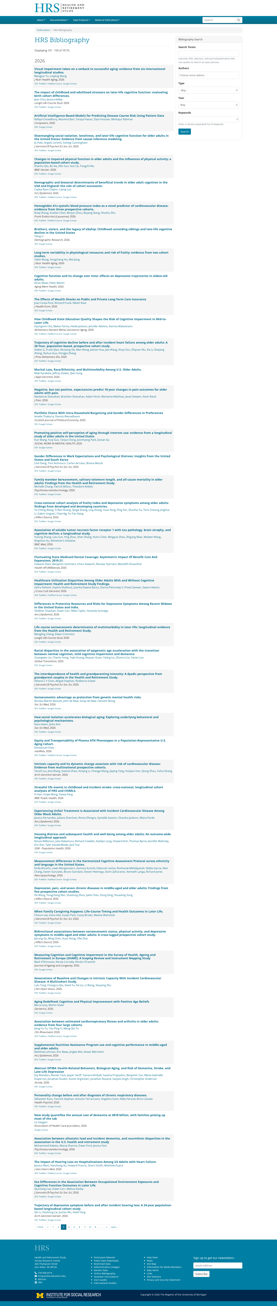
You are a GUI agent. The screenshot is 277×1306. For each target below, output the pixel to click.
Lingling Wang (58, 76)
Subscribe (201, 1274)
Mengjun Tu (41, 76)
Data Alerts (153, 1270)
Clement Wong (106, 701)
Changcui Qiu (55, 985)
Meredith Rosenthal (130, 564)
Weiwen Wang (152, 537)
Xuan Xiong (69, 938)
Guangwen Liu (42, 657)
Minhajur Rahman (122, 119)
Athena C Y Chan (44, 681)
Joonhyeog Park (86, 440)
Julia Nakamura (64, 841)
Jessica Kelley (55, 99)
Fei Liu (80, 985)
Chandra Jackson (128, 817)
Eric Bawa (62, 1052)
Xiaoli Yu (70, 985)
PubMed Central (55, 83)
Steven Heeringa (94, 871)
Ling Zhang (95, 510)
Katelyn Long (104, 841)
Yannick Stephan (64, 1099)
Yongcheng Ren (55, 895)
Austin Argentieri (79, 1079)
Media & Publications (106, 19)
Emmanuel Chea (44, 747)
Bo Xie (53, 166)
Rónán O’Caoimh (85, 962)
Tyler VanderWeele (56, 845)
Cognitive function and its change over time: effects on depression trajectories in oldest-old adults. (100, 277)
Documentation (58, 19)
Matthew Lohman (44, 1052)
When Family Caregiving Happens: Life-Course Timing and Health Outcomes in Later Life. (98, 911)
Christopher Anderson (143, 1079)
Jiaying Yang (117, 771)
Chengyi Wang (99, 771)
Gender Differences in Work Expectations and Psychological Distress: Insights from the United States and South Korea (102, 458)
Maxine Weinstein (104, 915)
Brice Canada (145, 1099)
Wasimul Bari (66, 119)
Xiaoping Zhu (103, 985)
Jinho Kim (55, 724)
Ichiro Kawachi (86, 564)
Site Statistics (154, 1276)
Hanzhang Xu (58, 1165)
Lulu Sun (57, 537)
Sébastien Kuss (43, 1099)
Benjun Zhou (74, 213)
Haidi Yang (79, 1212)
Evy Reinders (42, 1075)
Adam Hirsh (93, 396)
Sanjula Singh (120, 1079)
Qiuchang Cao (42, 1189)
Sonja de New (88, 701)
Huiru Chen (100, 537)
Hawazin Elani (42, 564)
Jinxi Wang (54, 771)
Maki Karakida (42, 373)
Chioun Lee (41, 915)
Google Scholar (70, 83)
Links (149, 1273)
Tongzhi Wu (87, 166)
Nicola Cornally (65, 962)
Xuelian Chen (58, 213)
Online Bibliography (104, 1273)
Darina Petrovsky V (111, 587)
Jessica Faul (100, 1145)
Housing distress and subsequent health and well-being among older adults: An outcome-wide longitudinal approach (102, 836)
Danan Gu (103, 440)
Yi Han (38, 794)
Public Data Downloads (106, 1260)
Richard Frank (63, 303)
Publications (43, 30)
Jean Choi (40, 99)
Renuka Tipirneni (106, 564)
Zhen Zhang (84, 537)
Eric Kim (39, 845)
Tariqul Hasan (84, 119)
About (40, 19)
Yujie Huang (77, 657)
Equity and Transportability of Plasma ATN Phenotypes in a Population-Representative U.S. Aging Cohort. (100, 742)
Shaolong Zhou (76, 895)
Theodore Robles (82, 486)
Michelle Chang (43, 486)
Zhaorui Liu (123, 657)
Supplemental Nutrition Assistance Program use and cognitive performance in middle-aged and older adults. (100, 1046)
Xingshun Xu (41, 540)
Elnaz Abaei (41, 283)
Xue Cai (74, 166)
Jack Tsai (74, 845)
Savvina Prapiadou (114, 1075)
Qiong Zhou (149, 771)
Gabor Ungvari (46, 513)
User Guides (100, 1279)
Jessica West (41, 1165)
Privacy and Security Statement (163, 1279)
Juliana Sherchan (67, 817)
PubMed (42, 83)
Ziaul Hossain (102, 119)
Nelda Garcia (153, 868)
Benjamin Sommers (64, 564)
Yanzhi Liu (40, 771)
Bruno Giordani (73, 871)
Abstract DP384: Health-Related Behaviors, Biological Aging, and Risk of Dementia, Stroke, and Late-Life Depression (102, 1070)
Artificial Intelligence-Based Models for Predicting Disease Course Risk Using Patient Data (99, 116)
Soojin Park (69, 915)
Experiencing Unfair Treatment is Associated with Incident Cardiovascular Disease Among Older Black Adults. (99, 812)
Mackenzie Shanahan (47, 396)
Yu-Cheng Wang (43, 510)
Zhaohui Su (135, 510)
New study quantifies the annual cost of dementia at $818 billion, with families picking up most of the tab (99, 1116)
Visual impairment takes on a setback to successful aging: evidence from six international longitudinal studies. (99, 70)
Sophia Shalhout (62, 587)
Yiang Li (38, 236)
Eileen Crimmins (65, 634)
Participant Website (104, 1257)
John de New (70, 701)
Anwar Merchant (94, 1052)
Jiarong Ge (40, 938)
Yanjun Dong (68, 440)
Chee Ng (62, 513)
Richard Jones (154, 871)
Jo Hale (38, 142)
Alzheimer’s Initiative (62, 540)
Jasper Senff (74, 1075)
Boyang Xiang (92, 213)
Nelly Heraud (127, 1099)
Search (184, 131)
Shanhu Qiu (41, 166)
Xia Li (150, 349)
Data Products (80, 19)
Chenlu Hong (60, 657)
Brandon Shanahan (72, 396)
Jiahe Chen (92, 895)
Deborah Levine (106, 868)
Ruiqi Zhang (41, 213)
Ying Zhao (70, 537)
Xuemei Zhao (69, 771)
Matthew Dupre (113, 1165)
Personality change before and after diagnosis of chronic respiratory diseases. (90, 1095)
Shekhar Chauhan (45, 610)
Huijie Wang (50, 794)
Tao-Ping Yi (55, 1028)
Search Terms (187, 47)
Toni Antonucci (57, 463)
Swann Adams (151, 587)
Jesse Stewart (133, 396)
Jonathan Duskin (57, 1079)
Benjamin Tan (134, 1075)
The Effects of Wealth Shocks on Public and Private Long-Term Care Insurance (90, 299)
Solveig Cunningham (75, 142)
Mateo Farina (61, 326)
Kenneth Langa (136, 871)
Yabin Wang (41, 259)
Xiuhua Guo (50, 353)
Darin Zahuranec (115, 871)
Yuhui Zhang (164, 771)
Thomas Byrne (138, 841)
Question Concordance (106, 1276)
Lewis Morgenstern (63, 868)
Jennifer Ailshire (98, 326)
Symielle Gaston (107, 817)
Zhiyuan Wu (138, 349)
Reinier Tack (58, 1075)
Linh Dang (40, 463)
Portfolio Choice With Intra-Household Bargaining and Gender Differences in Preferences (98, 413)
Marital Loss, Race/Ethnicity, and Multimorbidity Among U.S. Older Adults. (88, 369)
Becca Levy (40, 1005)
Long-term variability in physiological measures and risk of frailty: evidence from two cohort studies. (101, 254)
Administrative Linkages (107, 1267)
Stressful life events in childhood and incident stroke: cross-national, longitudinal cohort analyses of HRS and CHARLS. (98, 789)
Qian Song (76, 373)
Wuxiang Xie (67, 349)
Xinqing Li (84, 771)
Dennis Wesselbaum (67, 416)
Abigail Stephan (64, 681)
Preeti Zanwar (132, 587)
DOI (36, 83)
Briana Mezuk (94, 463)
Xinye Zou (124, 349)
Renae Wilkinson (44, 841)
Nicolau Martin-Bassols (48, 701)
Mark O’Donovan (44, 962)
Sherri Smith (95, 1165)
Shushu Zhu (108, 213)
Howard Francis (77, 1165)
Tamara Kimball (92, 1075)
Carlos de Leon (76, 463)
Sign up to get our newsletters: (214, 1258)
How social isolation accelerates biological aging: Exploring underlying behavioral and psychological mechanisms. (96, 718)
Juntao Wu (65, 1212)
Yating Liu (109, 657)
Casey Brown (84, 915)
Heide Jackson (79, 326)
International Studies (105, 1283)
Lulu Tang (40, 985)
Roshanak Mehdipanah (131, 868)
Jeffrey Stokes (60, 373)
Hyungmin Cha (43, 326)
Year (181, 98)
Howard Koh (120, 841)
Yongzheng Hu (58, 259)
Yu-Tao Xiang (76, 513)
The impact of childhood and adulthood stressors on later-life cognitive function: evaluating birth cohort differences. (101, 94)
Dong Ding (106, 895)
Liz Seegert (40, 1122)
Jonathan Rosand (100, 1079)
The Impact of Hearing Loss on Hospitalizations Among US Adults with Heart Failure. (95, 1162)
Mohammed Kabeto (46, 1145)
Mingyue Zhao (116, 537)
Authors (183, 68)
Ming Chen (54, 938)
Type (181, 83)
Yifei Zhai (82, 938)
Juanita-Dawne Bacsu (86, 587)
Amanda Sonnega (97, 610)
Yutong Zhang (42, 537)
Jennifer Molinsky (158, 841)
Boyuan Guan (93, 657)
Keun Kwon (41, 724)
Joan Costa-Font (43, 303)
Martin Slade (56, 1005)
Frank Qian (52, 349)
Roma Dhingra (87, 817)
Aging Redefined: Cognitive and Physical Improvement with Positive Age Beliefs (91, 1001)
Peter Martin (57, 283)
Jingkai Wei (76, 1052)
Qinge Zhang (79, 510)
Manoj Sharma (68, 1145)
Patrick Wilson (62, 486)
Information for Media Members (164, 1267)
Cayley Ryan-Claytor (46, 189)
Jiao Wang (111, 349)
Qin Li (37, 1212)
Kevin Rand (149, 396)
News (150, 1260)
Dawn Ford (85, 1145)
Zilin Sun (63, 166)
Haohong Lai (50, 1212)
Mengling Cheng (44, 634)
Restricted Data (102, 1263)
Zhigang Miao (134, 537)
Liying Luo (65, 189)
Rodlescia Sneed (85, 681)
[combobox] (194, 75)
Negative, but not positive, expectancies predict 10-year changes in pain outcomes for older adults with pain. (100, 391)
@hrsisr (42, 1279)
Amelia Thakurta (44, 416)
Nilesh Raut (79, 303)
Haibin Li (39, 349)
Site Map (151, 1263)
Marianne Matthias (112, 396)
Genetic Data (101, 1270)
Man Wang (82, 349)
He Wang (39, 895)
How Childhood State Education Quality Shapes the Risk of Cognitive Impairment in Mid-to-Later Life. (100, 320)
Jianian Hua (97, 349)
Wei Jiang (74, 259)
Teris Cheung (151, 510)
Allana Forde (147, 817)
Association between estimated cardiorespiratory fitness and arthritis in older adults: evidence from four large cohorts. (96, 1023)
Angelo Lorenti (53, 142)
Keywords (184, 112)
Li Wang (89, 985)
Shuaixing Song (123, 895)
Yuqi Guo (53, 440)
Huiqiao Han (132, 771)
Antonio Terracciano (87, 1099)
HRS (40, 1282)
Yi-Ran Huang (63, 510)
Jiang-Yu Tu (41, 1028)
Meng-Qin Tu (71, 1028)
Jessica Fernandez (45, 817)
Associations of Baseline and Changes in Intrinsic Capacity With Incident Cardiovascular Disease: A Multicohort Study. (97, 980)
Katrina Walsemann (121, 326)
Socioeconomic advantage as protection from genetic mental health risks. (88, 697)
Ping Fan (122, 510)
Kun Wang (40, 440)
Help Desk (152, 1257)
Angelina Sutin (109, 1099)
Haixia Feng (66, 794)
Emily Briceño (42, 868)
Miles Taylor (78, 610)
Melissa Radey (75, 1189)
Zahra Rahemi (42, 587)
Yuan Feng (109, 510)
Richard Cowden (85, 841)
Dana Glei (55, 915)
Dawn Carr (63, 610)
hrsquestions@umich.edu (52, 1276)
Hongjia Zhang (67, 353)
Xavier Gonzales (53, 871)
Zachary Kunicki (85, 868)
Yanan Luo (137, 657)
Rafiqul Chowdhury (45, 119)
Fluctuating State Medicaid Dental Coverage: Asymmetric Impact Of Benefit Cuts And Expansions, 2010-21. (95, 558)
